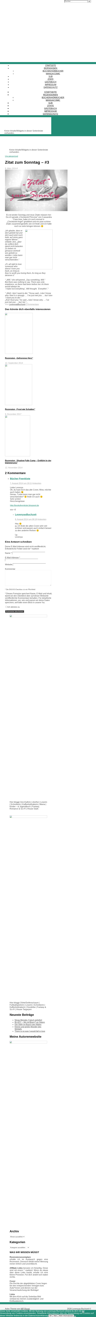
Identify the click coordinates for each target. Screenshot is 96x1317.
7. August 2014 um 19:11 (21, 483)
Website (8, 564)
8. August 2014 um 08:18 (26, 519)
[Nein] (75, 1316)
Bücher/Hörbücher (53, 71)
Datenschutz (51, 87)
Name (8, 553)
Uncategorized (11, 156)
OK (50, 1316)
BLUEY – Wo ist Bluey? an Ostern (30, 1022)
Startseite (50, 65)
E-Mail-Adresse (12, 557)
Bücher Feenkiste (20, 478)
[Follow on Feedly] (88, 1315)
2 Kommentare (32, 304)
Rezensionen (50, 68)
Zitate (51, 79)
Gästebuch (50, 81)
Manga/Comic (53, 73)
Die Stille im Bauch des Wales (28, 1024)
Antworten (36, 483)
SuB (50, 76)
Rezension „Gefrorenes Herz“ (19, 358)
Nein (55, 1316)
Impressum (50, 84)
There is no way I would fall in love (30, 1031)
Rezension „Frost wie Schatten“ (20, 409)
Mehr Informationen (66, 1316)
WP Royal (25, 1309)
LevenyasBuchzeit (17, 304)
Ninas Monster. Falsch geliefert (28, 1020)
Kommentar (10, 569)
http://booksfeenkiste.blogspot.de (24, 505)
